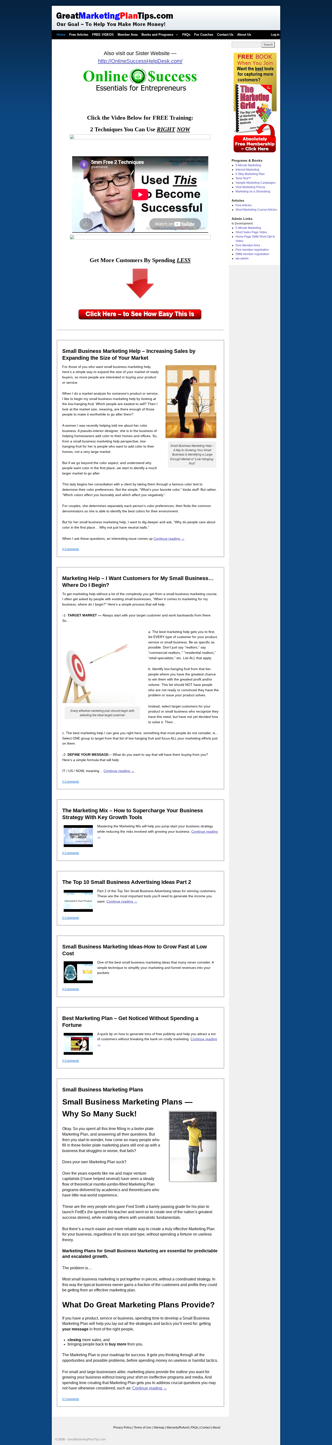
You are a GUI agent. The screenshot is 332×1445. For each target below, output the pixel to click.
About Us (244, 34)
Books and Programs (156, 36)
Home (61, 34)
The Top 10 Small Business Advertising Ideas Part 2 (126, 882)
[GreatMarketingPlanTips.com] (166, 18)
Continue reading (169, 538)
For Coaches (203, 34)
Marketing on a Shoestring (253, 191)
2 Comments (70, 918)
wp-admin (242, 258)
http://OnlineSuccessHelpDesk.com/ (140, 61)
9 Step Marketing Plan (250, 174)
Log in (275, 34)
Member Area (128, 34)
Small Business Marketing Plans (102, 1090)
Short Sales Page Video (251, 232)
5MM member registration (252, 254)
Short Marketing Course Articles (256, 209)
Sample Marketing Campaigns (256, 182)
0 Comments (70, 549)
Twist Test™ (243, 178)
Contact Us (225, 34)
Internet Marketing (247, 169)
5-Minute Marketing (248, 165)
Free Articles (78, 34)
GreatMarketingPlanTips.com (86, 1439)
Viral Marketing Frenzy (250, 187)
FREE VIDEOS (103, 34)
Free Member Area (248, 245)
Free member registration (252, 249)
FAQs (186, 34)
